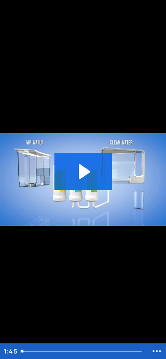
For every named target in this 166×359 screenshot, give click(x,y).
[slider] (82, 351)
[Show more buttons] (157, 351)
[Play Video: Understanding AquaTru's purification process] (83, 171)
